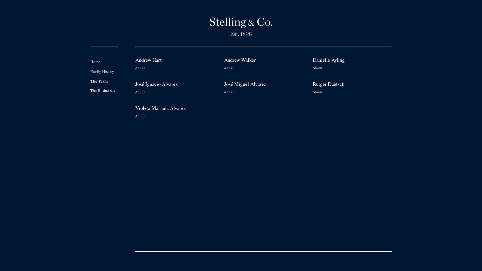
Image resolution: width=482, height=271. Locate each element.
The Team (99, 81)
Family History (102, 71)
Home (95, 61)
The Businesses (102, 90)
